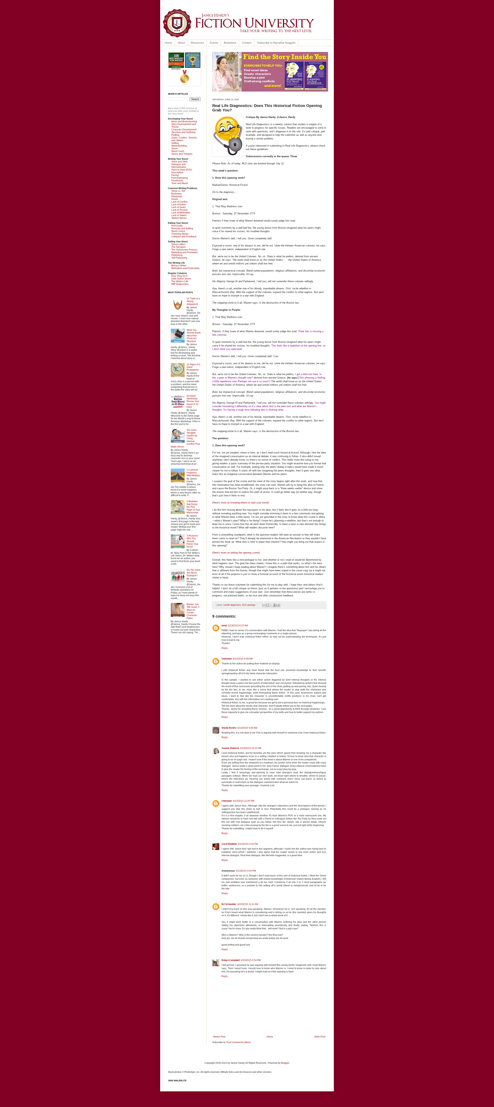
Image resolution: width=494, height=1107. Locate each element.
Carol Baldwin (229, 844)
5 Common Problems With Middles (193, 473)
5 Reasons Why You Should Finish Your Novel (192, 541)
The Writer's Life (179, 281)
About (181, 42)
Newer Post (219, 1036)
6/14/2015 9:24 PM (246, 870)
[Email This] (264, 605)
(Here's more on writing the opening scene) (236, 552)
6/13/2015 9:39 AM (243, 658)
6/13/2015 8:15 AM (238, 625)
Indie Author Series (181, 278)
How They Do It (179, 276)
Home (168, 42)
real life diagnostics (232, 605)
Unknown (227, 658)
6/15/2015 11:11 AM (248, 904)
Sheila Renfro (229, 728)
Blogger (285, 1063)
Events (214, 42)
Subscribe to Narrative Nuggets (276, 42)
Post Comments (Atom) (239, 1042)
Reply (225, 648)
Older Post (319, 1036)
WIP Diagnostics (180, 284)
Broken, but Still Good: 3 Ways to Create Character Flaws (193, 611)
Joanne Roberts (230, 748)
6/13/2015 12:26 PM (243, 801)
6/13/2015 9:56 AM (247, 728)
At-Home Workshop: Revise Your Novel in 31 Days (193, 401)
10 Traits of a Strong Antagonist (193, 301)
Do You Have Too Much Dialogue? (193, 573)
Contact (246, 42)
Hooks (174, 199)
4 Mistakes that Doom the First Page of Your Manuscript (193, 507)
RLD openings (248, 605)
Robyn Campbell (231, 960)
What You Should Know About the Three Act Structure (194, 336)
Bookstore (230, 42)
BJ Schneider (229, 904)
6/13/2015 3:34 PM (248, 844)
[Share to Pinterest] (279, 605)
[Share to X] (271, 605)
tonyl (224, 625)
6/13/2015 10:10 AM (250, 748)
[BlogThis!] (268, 605)
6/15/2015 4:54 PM (251, 960)
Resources (197, 42)
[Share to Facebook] (275, 605)
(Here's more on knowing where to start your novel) (241, 502)
